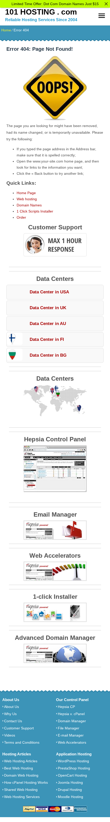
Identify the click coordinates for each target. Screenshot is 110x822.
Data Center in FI (47, 339)
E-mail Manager (71, 735)
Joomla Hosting (70, 782)
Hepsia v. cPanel (71, 714)
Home (6, 30)
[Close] (106, 4)
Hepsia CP (66, 707)
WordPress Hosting (73, 761)
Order (21, 217)
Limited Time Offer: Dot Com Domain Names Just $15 (55, 4)
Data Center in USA (49, 292)
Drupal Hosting (70, 790)
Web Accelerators (72, 742)
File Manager (68, 728)
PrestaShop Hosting (74, 768)
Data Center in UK (48, 307)
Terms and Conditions (21, 742)
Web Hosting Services (22, 797)
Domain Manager (72, 721)
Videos (9, 735)
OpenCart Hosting (72, 775)
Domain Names (29, 205)
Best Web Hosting (18, 768)
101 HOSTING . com (41, 12)
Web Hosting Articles (20, 761)
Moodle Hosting (70, 797)
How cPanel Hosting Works (26, 782)
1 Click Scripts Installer (35, 211)
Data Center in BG (48, 355)
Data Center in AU (48, 323)
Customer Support (19, 728)
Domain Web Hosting (21, 775)
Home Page (26, 193)
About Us (11, 707)
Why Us (10, 714)
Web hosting (27, 199)
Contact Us (13, 721)
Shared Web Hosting (21, 790)
